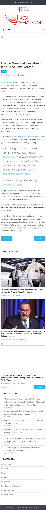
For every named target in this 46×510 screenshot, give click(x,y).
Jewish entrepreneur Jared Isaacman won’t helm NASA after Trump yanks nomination (22, 291)
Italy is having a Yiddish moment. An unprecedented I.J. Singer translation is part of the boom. (24, 440)
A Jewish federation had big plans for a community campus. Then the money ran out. (24, 412)
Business (7, 464)
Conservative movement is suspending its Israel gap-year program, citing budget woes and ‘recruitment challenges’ (40, 239)
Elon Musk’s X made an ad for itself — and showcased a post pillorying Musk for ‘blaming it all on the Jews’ (22, 377)
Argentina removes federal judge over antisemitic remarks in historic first (23, 430)
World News (8, 495)
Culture (6, 469)
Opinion (7, 482)
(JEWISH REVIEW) (8, 82)
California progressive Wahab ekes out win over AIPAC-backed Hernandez (22, 449)
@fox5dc (31, 169)
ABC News (28, 102)
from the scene (13, 190)
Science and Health (11, 486)
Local (3, 71)
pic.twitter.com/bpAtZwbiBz (16, 173)
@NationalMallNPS (12, 156)
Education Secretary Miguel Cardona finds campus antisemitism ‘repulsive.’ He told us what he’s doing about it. (23, 333)
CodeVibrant (36, 507)
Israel (6, 473)
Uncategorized (9, 490)
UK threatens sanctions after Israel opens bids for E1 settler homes (23, 421)
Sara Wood (23, 75)
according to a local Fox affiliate (25, 136)
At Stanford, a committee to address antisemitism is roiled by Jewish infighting (8, 239)
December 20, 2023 (12, 184)
